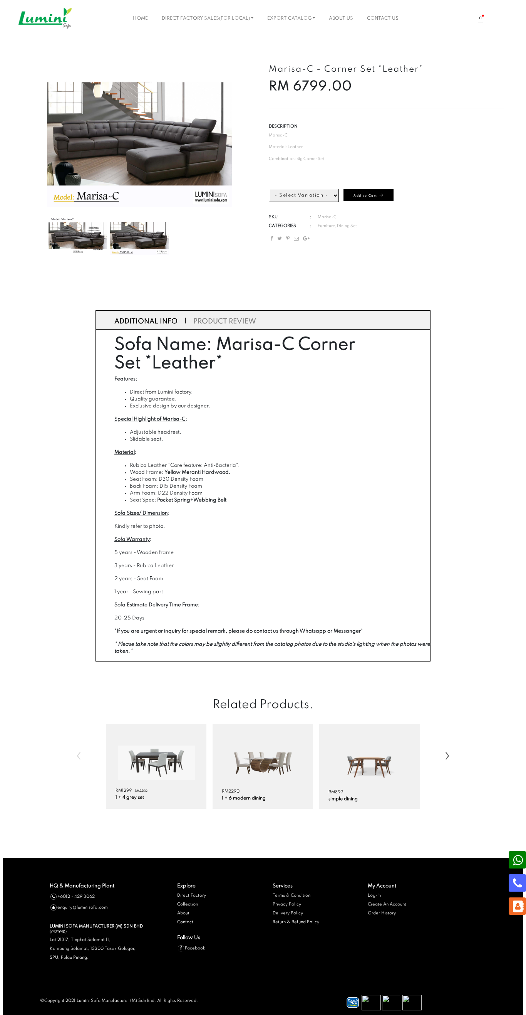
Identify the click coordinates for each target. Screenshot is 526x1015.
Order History (382, 913)
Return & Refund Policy (296, 922)
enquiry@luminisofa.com (82, 907)
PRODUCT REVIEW (224, 321)
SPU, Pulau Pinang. (69, 957)
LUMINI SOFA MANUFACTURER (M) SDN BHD (96, 928)
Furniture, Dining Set (337, 226)
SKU (273, 217)
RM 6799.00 (310, 86)
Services (283, 886)
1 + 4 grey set (130, 797)
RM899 (335, 792)
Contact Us (383, 18)
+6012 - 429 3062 (76, 896)
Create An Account (387, 904)
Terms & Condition (291, 895)
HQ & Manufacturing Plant (82, 886)
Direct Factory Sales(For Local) (206, 18)
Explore (186, 886)
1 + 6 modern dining (244, 798)
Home (140, 18)
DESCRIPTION (283, 126)
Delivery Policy (288, 913)
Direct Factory (191, 895)
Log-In (374, 895)
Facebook (195, 948)
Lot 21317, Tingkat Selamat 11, (80, 940)
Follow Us (188, 937)
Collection (187, 904)
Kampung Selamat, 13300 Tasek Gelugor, (93, 948)
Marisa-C (327, 217)
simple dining (343, 799)
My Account (382, 886)
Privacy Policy (287, 904)
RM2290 (141, 791)
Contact (185, 922)
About (183, 913)
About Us (341, 18)
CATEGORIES (282, 226)
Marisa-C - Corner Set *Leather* (346, 69)
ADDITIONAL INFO (146, 321)
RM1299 (124, 790)
